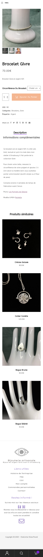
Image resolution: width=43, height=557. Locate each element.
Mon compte (21, 484)
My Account (7, 553)
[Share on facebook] (10, 122)
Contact (21, 491)
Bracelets (15, 111)
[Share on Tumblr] (20, 122)
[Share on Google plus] (23, 122)
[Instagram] (23, 506)
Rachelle (18, 198)
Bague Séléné (21, 424)
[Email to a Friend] (29, 122)
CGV (22, 480)
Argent (13, 114)
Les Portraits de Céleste (18, 192)
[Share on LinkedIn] (17, 122)
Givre (22, 111)
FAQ (21, 477)
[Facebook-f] (19, 506)
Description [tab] (20, 132)
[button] (38, 11)
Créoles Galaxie (21, 262)
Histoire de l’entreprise (22, 473)
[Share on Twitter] (14, 122)
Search (21, 553)
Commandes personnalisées (21, 487)
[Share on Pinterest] (26, 122)
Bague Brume (21, 370)
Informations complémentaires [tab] (21, 137)
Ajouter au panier (28, 97)
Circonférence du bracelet (14, 88)
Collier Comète (21, 316)
